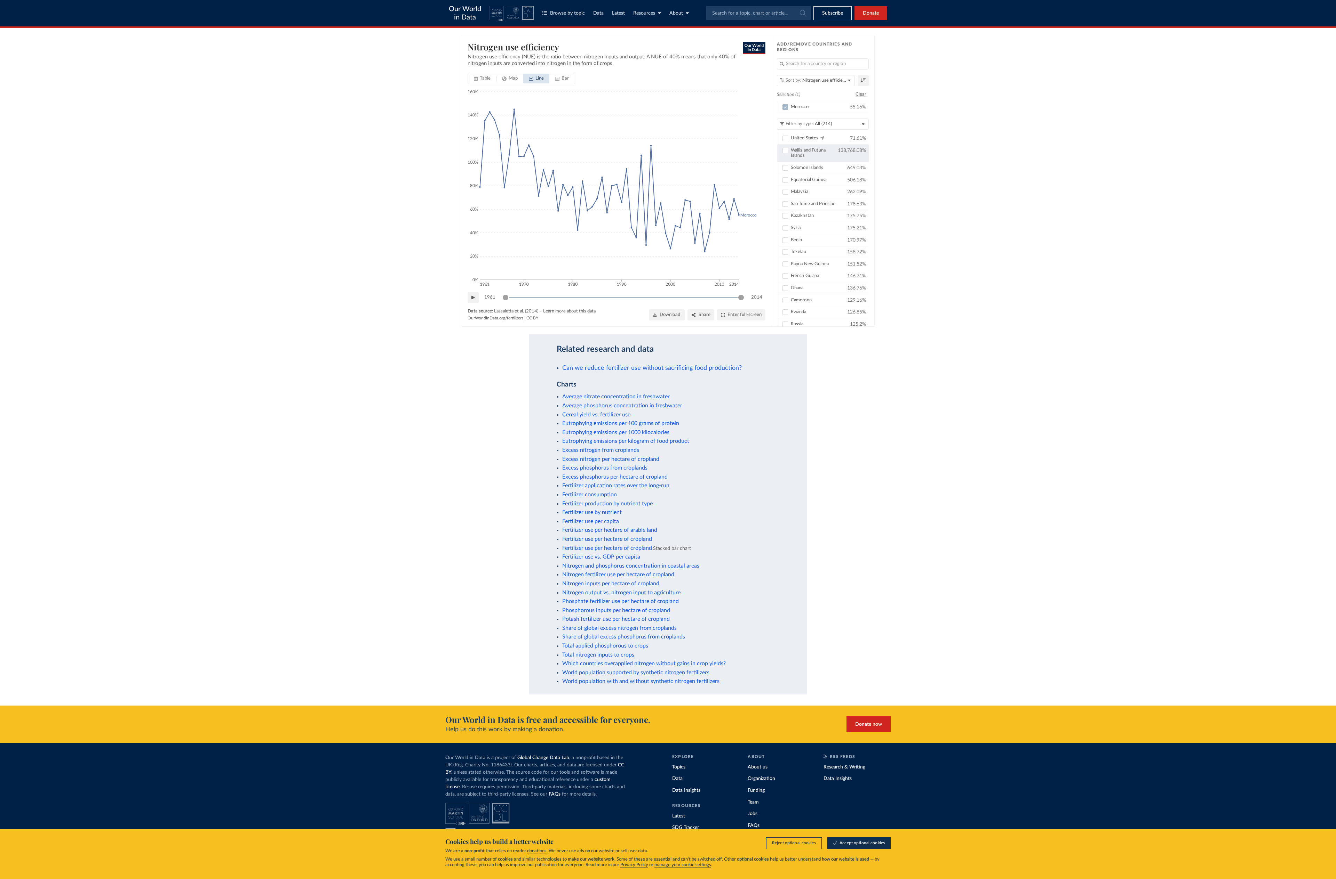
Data (598, 13)
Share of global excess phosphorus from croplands (623, 637)
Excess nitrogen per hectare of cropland (610, 459)
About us (758, 767)
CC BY (532, 318)
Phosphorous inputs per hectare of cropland (616, 610)
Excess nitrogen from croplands (600, 450)
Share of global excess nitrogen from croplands (619, 628)
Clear (861, 94)
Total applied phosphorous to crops (605, 646)
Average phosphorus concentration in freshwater (622, 405)
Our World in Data (465, 13)
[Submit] (802, 13)
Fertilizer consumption (589, 494)
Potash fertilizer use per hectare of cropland (616, 619)
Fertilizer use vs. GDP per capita (601, 557)
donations (537, 851)
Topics (678, 767)
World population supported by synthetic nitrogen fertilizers (635, 672)
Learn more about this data (569, 311)
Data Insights (686, 790)
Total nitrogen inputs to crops (598, 655)
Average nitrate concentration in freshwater (616, 396)
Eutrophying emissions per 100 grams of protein (620, 423)
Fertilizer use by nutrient (592, 512)
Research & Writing (844, 767)
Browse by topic (567, 13)
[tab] (482, 78)
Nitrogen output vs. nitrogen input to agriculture (621, 592)
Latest (618, 13)
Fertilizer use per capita (590, 521)
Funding (756, 790)
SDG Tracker (685, 827)
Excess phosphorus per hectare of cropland (615, 477)
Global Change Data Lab (543, 757)
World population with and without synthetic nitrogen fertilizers (640, 681)
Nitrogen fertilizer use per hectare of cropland (618, 574)
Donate (871, 13)
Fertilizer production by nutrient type (607, 503)
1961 (489, 297)
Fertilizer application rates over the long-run (615, 485)
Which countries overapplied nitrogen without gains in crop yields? (644, 663)
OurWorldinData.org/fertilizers (495, 318)
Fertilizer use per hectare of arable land (609, 530)
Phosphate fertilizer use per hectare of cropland (620, 601)
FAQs (554, 794)
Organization (761, 778)
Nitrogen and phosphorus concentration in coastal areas (630, 566)
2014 (756, 297)
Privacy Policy (634, 865)
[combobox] (758, 13)
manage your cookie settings (682, 865)
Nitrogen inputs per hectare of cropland (610, 583)
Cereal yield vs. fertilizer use (596, 414)
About (676, 13)
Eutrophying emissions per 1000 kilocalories (615, 432)
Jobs (752, 813)
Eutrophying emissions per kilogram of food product (625, 441)
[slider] (505, 297)
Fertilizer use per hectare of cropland (607, 539)
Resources (644, 13)
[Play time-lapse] (473, 297)
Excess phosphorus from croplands (604, 468)
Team (753, 802)
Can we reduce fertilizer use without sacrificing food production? (652, 368)
